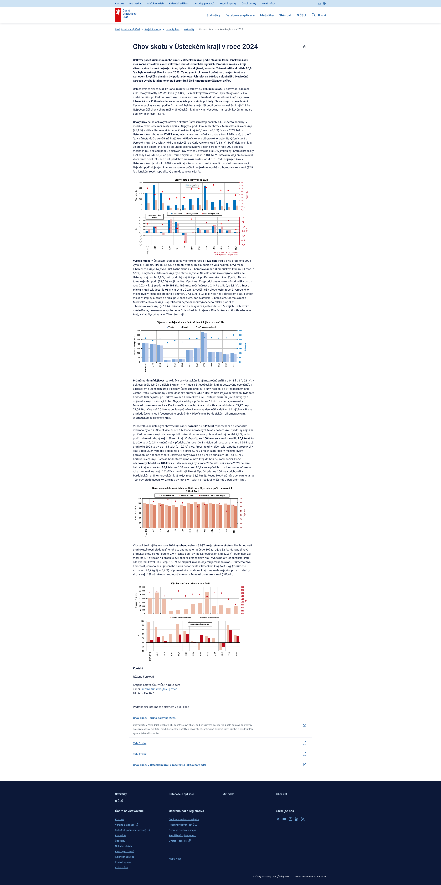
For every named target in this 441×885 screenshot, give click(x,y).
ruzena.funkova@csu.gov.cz (159, 689)
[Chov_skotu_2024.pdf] (304, 764)
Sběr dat (285, 15)
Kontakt (119, 3)
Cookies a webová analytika (184, 819)
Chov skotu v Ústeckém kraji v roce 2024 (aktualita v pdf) (169, 765)
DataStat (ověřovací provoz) (130, 830)
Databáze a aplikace (240, 15)
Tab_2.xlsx (139, 754)
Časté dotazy (249, 3)
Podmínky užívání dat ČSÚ (183, 824)
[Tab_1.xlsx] (304, 742)
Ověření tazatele (178, 840)
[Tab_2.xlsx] (304, 753)
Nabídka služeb (155, 3)
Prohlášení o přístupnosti (182, 835)
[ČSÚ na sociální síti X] (278, 819)
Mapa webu (175, 858)
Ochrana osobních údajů (182, 830)
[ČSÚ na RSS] (303, 819)
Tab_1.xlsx (139, 743)
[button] (140, 811)
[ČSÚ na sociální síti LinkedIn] (296, 819)
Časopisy (120, 840)
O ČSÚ (301, 15)
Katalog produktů (204, 3)
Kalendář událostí (179, 3)
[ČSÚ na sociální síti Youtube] (284, 819)
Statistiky (213, 15)
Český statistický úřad (127, 29)
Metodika (267, 15)
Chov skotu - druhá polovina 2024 (154, 718)
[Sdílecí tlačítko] (304, 46)
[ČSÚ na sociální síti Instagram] (290, 819)
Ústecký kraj (172, 29)
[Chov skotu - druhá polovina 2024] (304, 725)
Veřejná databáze (124, 824)
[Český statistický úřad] (125, 15)
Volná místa (268, 3)
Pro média (135, 3)
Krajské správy (228, 3)
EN (319, 3)
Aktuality (189, 29)
